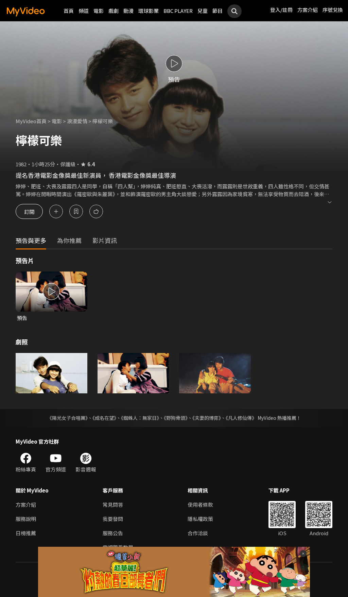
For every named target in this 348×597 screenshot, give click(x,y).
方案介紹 (307, 9)
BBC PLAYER (178, 10)
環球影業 (148, 10)
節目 (217, 10)
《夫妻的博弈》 (206, 417)
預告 (22, 317)
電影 (98, 10)
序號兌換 (333, 9)
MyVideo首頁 (31, 121)
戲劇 (113, 10)
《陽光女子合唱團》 (67, 417)
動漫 (128, 10)
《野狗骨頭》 (176, 417)
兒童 (202, 10)
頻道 (84, 10)
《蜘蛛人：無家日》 (140, 417)
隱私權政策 (200, 518)
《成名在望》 (104, 417)
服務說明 (26, 518)
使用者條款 (200, 504)
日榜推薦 (26, 533)
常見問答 (113, 504)
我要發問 (113, 518)
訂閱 (29, 211)
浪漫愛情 (77, 121)
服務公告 (113, 533)
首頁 (69, 10)
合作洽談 (198, 533)
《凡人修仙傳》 (241, 417)
